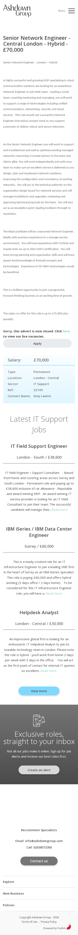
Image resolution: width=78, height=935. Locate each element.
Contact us (39, 861)
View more (39, 691)
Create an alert (39, 770)
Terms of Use (29, 922)
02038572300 (42, 847)
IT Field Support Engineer (39, 446)
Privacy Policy (49, 922)
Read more (59, 509)
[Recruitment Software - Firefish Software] (57, 928)
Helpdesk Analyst (39, 612)
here (66, 331)
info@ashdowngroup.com (44, 841)
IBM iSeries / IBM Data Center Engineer (39, 532)
